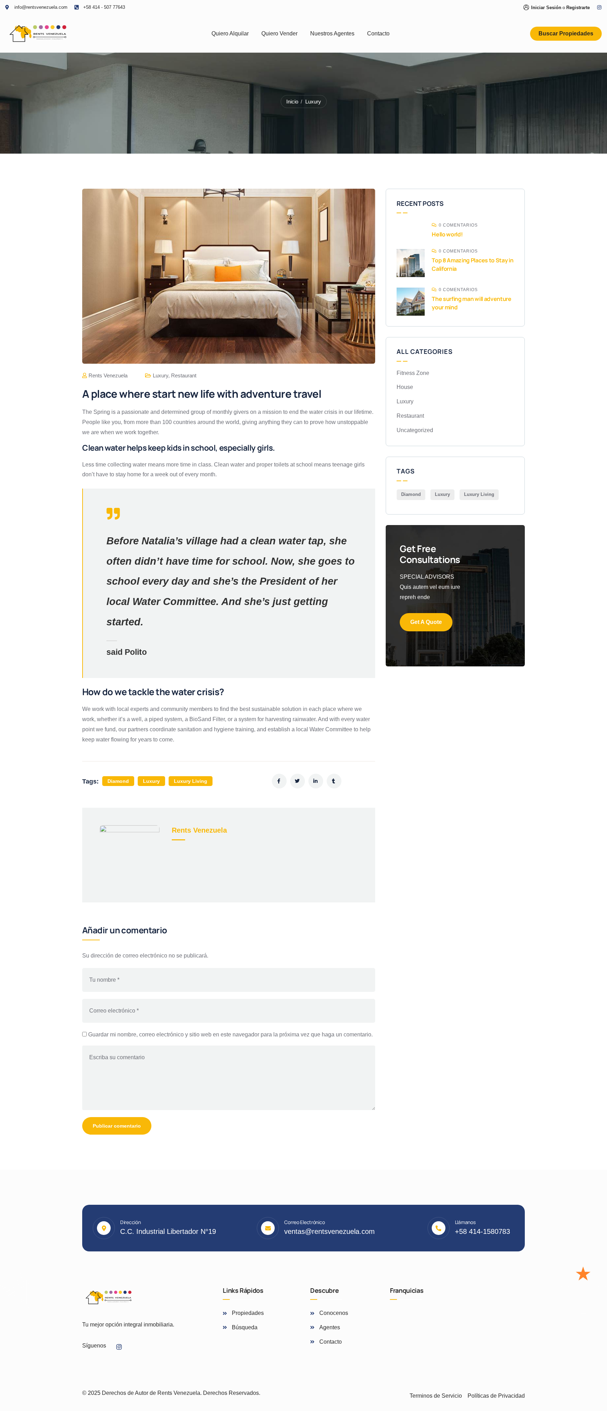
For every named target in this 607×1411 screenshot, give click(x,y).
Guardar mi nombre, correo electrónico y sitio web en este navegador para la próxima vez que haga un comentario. (230, 1034)
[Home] (38, 33)
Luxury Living (190, 781)
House (405, 387)
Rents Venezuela (108, 375)
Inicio (292, 102)
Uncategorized (415, 430)
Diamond (118, 781)
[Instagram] (599, 7)
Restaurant (183, 375)
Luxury (313, 102)
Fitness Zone (413, 373)
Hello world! (447, 234)
